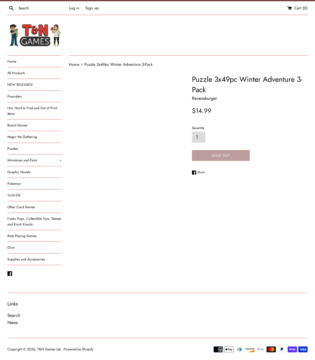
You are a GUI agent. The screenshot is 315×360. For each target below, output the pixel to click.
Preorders (14, 96)
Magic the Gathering (22, 136)
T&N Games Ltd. (49, 349)
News (12, 322)
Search (13, 315)
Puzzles (12, 148)
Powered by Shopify (78, 349)
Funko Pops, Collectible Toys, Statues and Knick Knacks (34, 221)
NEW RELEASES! (20, 84)
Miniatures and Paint (34, 160)
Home (11, 61)
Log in (74, 8)
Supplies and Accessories (26, 259)
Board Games (17, 125)
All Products (16, 72)
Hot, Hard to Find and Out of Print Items (32, 110)
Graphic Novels (19, 172)
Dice (10, 247)
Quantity (198, 127)
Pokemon (14, 183)
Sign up (92, 8)
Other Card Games (21, 207)
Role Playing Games (22, 235)
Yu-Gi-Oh (13, 195)
